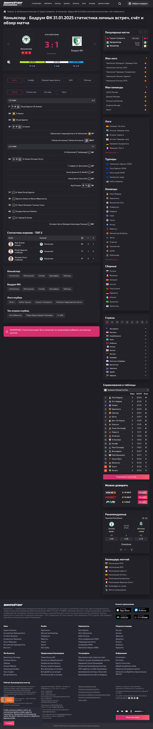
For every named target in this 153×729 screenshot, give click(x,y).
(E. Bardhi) (83, 172)
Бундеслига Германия (12, 639)
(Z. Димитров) (81, 166)
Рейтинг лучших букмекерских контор (93, 660)
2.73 (141, 539)
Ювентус (113, 229)
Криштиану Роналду (12, 657)
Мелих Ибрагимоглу (39, 199)
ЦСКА (112, 251)
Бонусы (58, 3)
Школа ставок (103, 3)
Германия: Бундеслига (118, 144)
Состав (41, 276)
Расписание (29, 276)
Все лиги (7, 648)
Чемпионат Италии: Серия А (118, 76)
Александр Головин (11, 669)
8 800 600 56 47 (57, 707)
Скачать (76, 3)
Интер (112, 225)
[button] (126, 328)
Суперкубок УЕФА (85, 645)
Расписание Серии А (116, 571)
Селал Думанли (72, 172)
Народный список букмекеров (90, 663)
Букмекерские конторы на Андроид (92, 675)
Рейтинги (48, 3)
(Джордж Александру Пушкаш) (75, 224)
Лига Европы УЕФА (117, 168)
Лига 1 (11, 302)
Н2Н (71, 80)
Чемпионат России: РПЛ (116, 81)
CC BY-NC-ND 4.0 (122, 698)
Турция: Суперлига (44, 302)
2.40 (112, 539)
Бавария (113, 211)
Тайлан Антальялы (76, 140)
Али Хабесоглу (15, 315)
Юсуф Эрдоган (27, 107)
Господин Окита (55, 224)
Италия (112, 297)
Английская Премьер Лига (14, 633)
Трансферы (54, 276)
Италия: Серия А (116, 135)
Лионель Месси (10, 660)
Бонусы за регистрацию (51, 666)
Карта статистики (123, 663)
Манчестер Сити (117, 203)
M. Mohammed (81, 134)
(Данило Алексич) (23, 199)
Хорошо (8, 723)
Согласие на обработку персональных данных (131, 673)
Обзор (14, 92)
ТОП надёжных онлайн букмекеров (92, 669)
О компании (120, 657)
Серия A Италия (10, 630)
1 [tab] (125, 550)
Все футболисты (10, 675)
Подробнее (126, 544)
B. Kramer (26, 127)
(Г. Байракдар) (81, 152)
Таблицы (67, 276)
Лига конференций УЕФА (88, 639)
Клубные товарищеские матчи (69, 302)
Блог (84, 3)
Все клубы (45, 648)
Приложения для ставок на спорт (91, 657)
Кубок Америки (115, 181)
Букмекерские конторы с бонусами (92, 672)
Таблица (87, 80)
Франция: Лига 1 (115, 148)
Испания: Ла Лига (117, 126)
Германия (112, 293)
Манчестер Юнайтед (118, 233)
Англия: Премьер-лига (118, 139)
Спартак (113, 242)
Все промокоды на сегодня (52, 669)
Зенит (108, 110)
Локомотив (114, 246)
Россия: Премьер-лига (118, 131)
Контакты (119, 660)
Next (145, 32)
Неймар (7, 663)
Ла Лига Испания (11, 636)
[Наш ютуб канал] (126, 711)
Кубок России (83, 636)
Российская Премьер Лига (14, 645)
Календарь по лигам (117, 586)
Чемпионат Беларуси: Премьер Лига (121, 63)
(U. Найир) (20, 218)
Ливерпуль (114, 207)
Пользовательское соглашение (89, 692)
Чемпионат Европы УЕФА (119, 164)
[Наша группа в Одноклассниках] (131, 711)
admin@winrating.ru (65, 714)
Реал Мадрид (115, 194)
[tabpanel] (126, 531)
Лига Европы (83, 630)
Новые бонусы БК (48, 657)
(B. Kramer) (37, 107)
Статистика (36, 3)
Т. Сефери (72, 166)
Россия (112, 271)
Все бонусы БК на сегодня (51, 675)
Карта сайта (82, 700)
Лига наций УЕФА (116, 173)
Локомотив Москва (114, 101)
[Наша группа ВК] (122, 711)
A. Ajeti (60, 315)
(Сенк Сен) (83, 179)
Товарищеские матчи (87, 642)
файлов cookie (9, 718)
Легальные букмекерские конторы (92, 666)
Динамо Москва (113, 97)
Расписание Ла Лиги (116, 575)
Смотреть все (110, 153)
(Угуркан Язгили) (22, 211)
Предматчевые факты (51, 80)
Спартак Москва (113, 105)
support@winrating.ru (48, 711)
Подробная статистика (126, 477)
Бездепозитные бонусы (50, 663)
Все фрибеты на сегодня (51, 672)
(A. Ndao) (18, 192)
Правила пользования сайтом (128, 669)
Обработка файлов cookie (126, 666)
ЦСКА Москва (112, 92)
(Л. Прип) (19, 205)
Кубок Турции (25, 302)
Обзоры (67, 3)
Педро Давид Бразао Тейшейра (39, 315)
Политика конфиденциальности (89, 697)
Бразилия (113, 302)
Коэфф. (31, 80)
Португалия (113, 289)
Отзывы (92, 3)
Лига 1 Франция (10, 642)
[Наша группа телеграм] (117, 711)
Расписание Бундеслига (118, 578)
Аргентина (113, 306)
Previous (141, 32)
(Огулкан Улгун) (37, 159)
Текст (64, 92)
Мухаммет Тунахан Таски (34, 205)
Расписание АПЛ (115, 567)
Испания (113, 280)
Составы (47, 92)
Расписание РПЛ (115, 563)
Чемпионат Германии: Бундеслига (120, 72)
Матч (15, 80)
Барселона (114, 198)
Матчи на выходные (117, 590)
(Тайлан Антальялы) (60, 140)
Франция (112, 275)
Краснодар (114, 255)
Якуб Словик (76, 186)
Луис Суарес (9, 672)
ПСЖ (112, 216)
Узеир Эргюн (73, 179)
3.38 (126, 539)
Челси (112, 220)
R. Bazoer (20, 114)
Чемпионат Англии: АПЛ (116, 68)
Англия (111, 284)
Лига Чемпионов (85, 633)
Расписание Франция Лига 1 (120, 582)
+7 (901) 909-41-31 (56, 705)
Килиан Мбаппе (10, 666)
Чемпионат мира (116, 177)
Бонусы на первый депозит (52, 660)
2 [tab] (127, 550)
